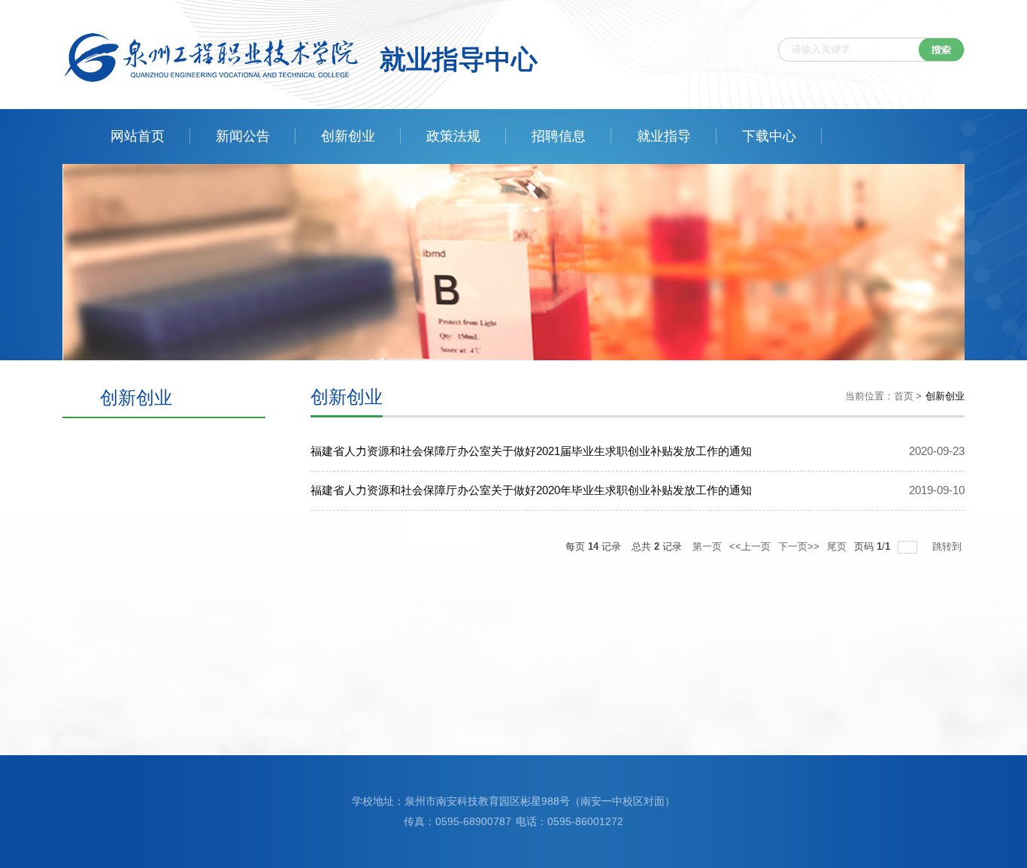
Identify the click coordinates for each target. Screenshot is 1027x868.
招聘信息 (559, 136)
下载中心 (769, 136)
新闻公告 (243, 136)
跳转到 (948, 546)
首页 (903, 396)
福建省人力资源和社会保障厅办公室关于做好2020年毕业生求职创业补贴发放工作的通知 (531, 490)
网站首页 (138, 136)
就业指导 (664, 136)
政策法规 (453, 136)
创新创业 (348, 136)
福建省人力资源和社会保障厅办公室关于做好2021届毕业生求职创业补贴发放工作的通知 (531, 451)
